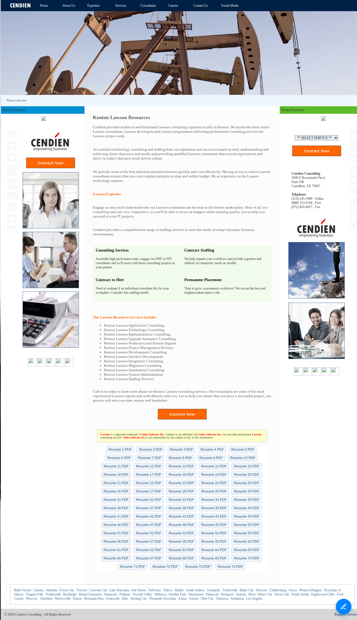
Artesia (193, 598)
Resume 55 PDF (246, 533)
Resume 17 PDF (148, 475)
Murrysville (63, 598)
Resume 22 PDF (148, 483)
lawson (21, 100)
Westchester (196, 594)
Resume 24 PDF (213, 483)
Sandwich (110, 594)
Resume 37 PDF (148, 508)
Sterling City (138, 598)
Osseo (293, 590)
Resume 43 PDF (181, 516)
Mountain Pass (94, 598)
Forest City (66, 590)
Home (10, 100)
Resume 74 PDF (230, 567)
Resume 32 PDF (148, 500)
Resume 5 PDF (242, 450)
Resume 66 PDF (116, 558)
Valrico (167, 590)
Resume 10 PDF (242, 458)
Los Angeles (254, 598)
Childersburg (277, 590)
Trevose (81, 590)
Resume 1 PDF (120, 450)
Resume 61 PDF (116, 550)
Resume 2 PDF (150, 450)
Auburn (241, 594)
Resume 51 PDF (116, 533)
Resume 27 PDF (148, 491)
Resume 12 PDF (148, 466)
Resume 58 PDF (181, 542)
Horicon (261, 590)
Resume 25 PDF (246, 483)
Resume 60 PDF (246, 542)
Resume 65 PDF (246, 550)
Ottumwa (222, 598)
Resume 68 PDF (181, 558)
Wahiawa (161, 594)
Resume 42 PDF (148, 516)
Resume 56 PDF (116, 542)
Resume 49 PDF (213, 525)
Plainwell (212, 594)
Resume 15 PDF (246, 466)
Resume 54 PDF (213, 533)
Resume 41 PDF (116, 516)
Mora (251, 594)
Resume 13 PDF (181, 466)
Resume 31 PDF (116, 500)
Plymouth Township (162, 598)
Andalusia (237, 598)
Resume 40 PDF (246, 508)
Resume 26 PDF (116, 491)
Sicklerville (230, 590)
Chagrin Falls (35, 594)
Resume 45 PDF (246, 516)
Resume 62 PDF (148, 550)
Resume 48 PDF (181, 525)
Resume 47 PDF (148, 525)
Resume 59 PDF (213, 542)
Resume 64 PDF (213, 550)
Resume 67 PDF (148, 558)
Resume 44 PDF (213, 516)
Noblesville (53, 594)
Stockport (227, 594)
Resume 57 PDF (148, 542)
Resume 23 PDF (181, 483)
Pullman (124, 594)
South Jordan (300, 594)
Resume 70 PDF (246, 558)
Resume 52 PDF (148, 533)
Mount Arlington (310, 590)
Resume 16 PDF (116, 475)
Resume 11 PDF (116, 466)
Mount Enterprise (90, 594)
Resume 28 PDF (181, 491)
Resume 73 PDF (197, 567)
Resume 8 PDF (180, 458)
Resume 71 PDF (132, 567)
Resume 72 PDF (165, 567)
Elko (125, 598)
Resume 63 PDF (181, 550)
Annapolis (213, 590)
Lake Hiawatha (119, 590)
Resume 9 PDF (211, 458)
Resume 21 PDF (116, 483)
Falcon (77, 598)
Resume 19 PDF (213, 475)
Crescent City (98, 590)
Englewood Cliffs (323, 594)
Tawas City (281, 594)
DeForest (154, 590)
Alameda (51, 590)
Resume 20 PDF (246, 475)
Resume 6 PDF (119, 458)
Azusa (182, 598)
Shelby (179, 590)
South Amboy (195, 590)
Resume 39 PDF (213, 508)
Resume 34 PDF (213, 500)
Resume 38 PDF (181, 508)
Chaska (38, 590)
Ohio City (207, 598)
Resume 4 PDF (212, 450)
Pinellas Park (177, 594)
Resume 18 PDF (181, 475)
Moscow (32, 598)
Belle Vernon (22, 590)
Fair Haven (138, 590)
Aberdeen (46, 598)
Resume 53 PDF (181, 533)
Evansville (113, 598)
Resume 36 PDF (116, 508)
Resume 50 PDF (246, 525)
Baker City (247, 590)
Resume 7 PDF (149, 458)
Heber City (265, 594)
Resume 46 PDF (116, 525)
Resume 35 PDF (246, 500)
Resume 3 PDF (181, 450)
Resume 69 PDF (213, 558)
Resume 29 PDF (213, 491)
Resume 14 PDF (213, 466)
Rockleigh (69, 594)
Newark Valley (142, 594)
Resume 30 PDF (246, 491)
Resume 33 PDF (181, 500)
